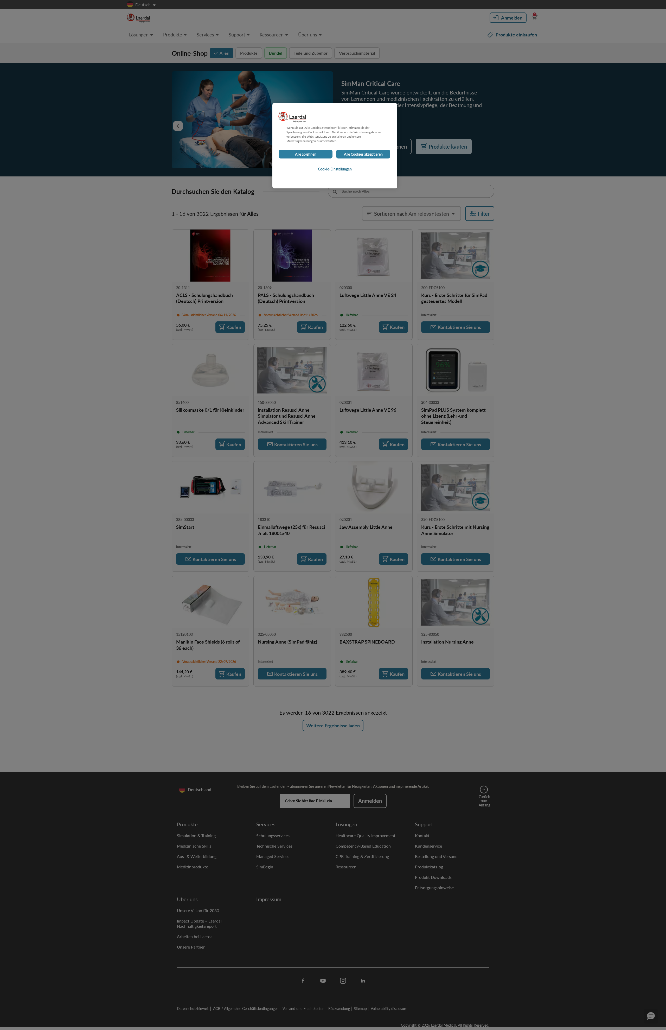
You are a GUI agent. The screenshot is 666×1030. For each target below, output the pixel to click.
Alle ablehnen (305, 154)
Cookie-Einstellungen (335, 168)
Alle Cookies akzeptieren (363, 154)
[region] (334, 145)
